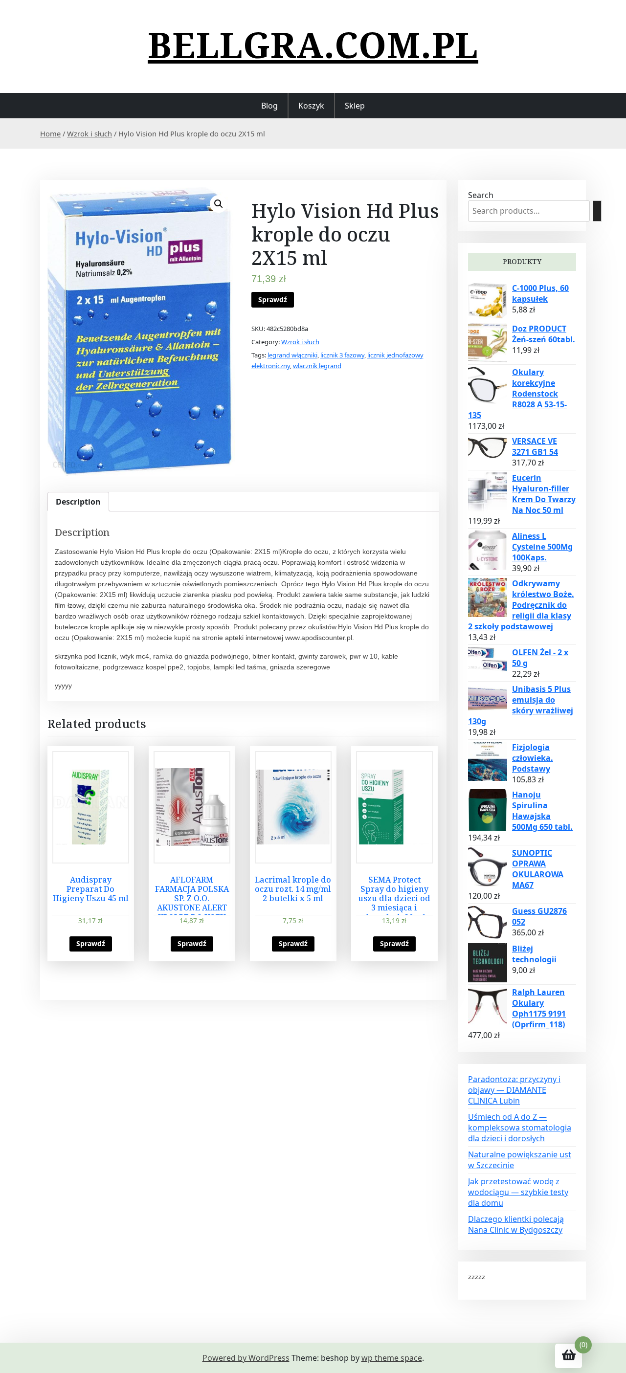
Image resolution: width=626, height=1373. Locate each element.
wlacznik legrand (317, 365)
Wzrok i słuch (89, 133)
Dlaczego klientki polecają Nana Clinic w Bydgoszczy (516, 1224)
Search (480, 195)
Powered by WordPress (246, 1357)
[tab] (78, 501)
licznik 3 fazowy (342, 355)
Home (50, 133)
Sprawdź (272, 299)
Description (78, 501)
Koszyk (311, 105)
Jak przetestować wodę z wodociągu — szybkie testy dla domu (518, 1192)
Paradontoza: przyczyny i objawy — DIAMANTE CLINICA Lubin (514, 1090)
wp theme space (391, 1357)
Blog (269, 105)
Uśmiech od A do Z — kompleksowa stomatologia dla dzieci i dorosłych (519, 1127)
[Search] (597, 210)
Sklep (355, 105)
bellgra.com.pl (313, 44)
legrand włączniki (292, 355)
